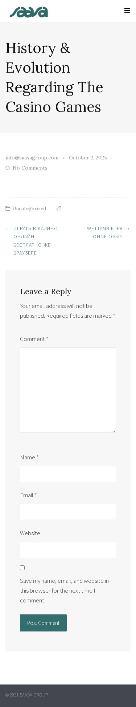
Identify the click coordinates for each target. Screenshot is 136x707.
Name (29, 457)
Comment (34, 339)
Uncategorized (29, 209)
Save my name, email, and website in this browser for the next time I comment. (64, 590)
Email (28, 495)
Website (30, 533)
